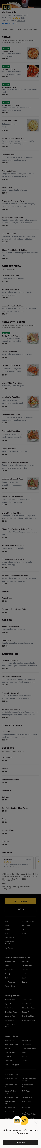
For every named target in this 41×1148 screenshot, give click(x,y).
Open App (20, 1143)
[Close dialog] (36, 1123)
